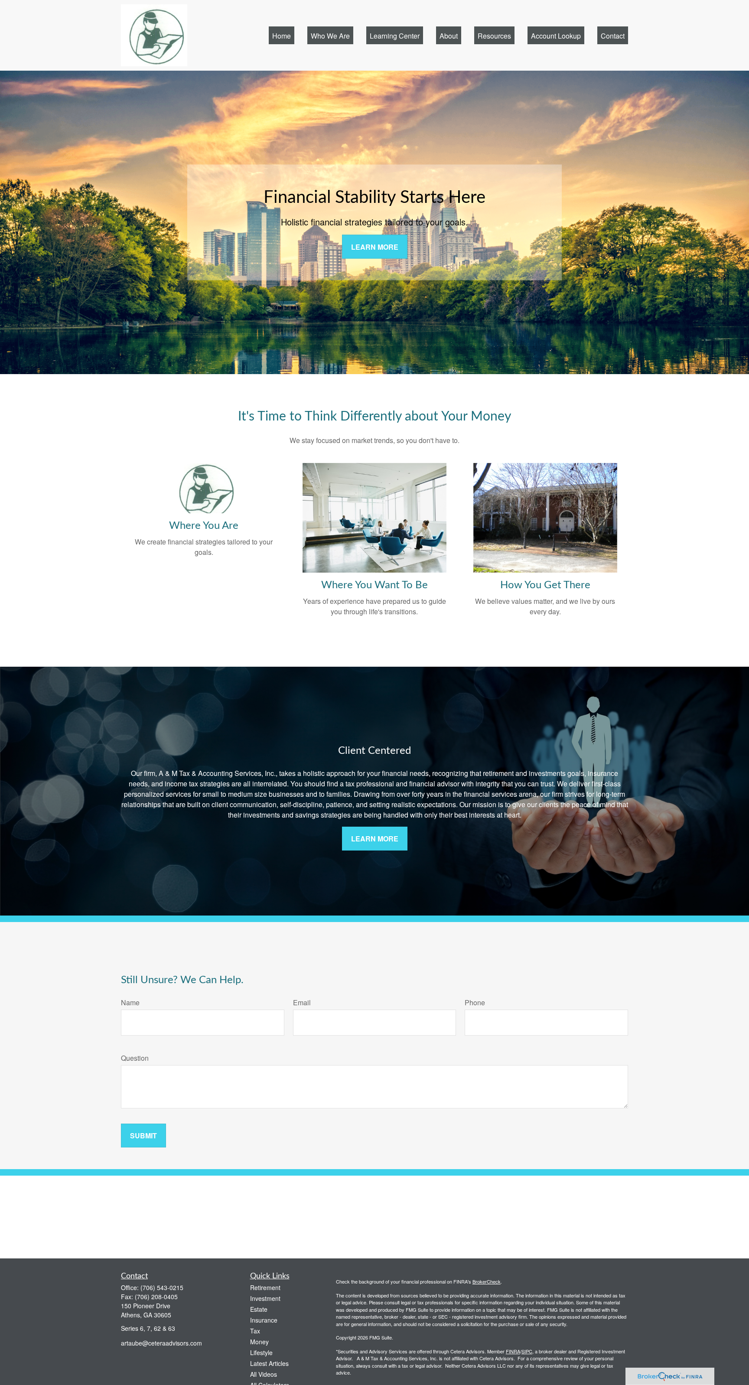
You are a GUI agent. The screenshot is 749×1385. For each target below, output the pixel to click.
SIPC (526, 1351)
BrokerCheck (486, 1281)
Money (259, 1341)
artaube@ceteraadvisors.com (161, 1343)
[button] (281, 35)
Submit (143, 1136)
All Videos (263, 1374)
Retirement (265, 1287)
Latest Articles (269, 1363)
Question (135, 1058)
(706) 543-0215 (161, 1287)
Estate (258, 1309)
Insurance (263, 1320)
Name (130, 1002)
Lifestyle (261, 1352)
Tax (255, 1330)
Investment (265, 1298)
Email (302, 1002)
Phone (475, 1002)
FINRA (513, 1351)
